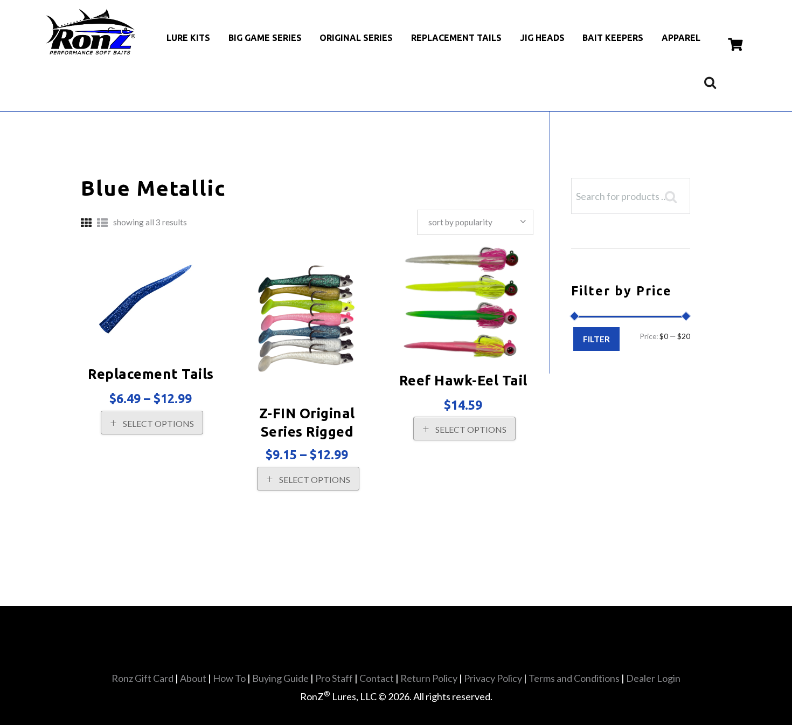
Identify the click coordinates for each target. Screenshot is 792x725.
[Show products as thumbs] (86, 222)
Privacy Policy (493, 678)
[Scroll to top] (400, 693)
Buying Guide (280, 678)
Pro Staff (334, 678)
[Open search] (710, 82)
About (193, 678)
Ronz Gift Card (142, 678)
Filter (596, 339)
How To (229, 678)
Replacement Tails (151, 374)
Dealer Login (653, 678)
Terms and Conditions (574, 678)
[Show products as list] (102, 222)
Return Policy (428, 678)
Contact (376, 678)
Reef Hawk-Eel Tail (463, 380)
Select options (158, 423)
